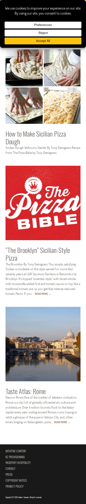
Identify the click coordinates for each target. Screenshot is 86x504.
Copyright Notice (16, 480)
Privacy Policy (15, 486)
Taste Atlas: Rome (26, 391)
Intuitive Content (16, 451)
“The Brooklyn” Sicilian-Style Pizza (38, 253)
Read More (43, 293)
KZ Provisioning (15, 457)
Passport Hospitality (18, 463)
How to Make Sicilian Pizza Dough (36, 137)
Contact (10, 468)
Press (9, 474)
